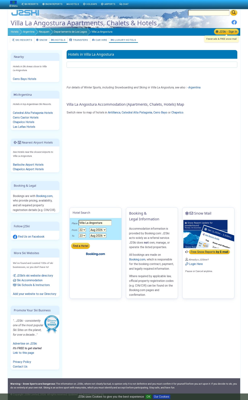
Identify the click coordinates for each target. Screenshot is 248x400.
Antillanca (114, 112)
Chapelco (177, 112)
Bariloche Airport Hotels (28, 164)
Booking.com (44, 196)
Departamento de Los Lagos (70, 31)
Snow (43, 39)
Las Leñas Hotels (24, 127)
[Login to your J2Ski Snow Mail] (208, 233)
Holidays (91, 4)
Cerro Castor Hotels (25, 117)
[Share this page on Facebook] (234, 23)
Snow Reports (53, 4)
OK (148, 396)
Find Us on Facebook (30, 236)
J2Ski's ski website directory (34, 275)
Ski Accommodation (29, 280)
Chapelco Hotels (23, 122)
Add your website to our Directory (34, 294)
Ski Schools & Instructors (33, 285)
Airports (109, 4)
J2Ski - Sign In (227, 31)
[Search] (233, 13)
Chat (126, 4)
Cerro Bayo (160, 112)
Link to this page (23, 353)
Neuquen (44, 31)
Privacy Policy (22, 362)
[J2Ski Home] (25, 15)
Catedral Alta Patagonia (137, 112)
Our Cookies (161, 396)
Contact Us (20, 366)
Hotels (15, 31)
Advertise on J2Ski (25, 343)
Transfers (80, 39)
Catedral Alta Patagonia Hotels (33, 113)
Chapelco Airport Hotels (28, 169)
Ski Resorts (23, 39)
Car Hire (101, 39)
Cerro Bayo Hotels (24, 79)
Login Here (195, 264)
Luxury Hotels (125, 39)
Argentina (28, 31)
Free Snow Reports (209, 252)
